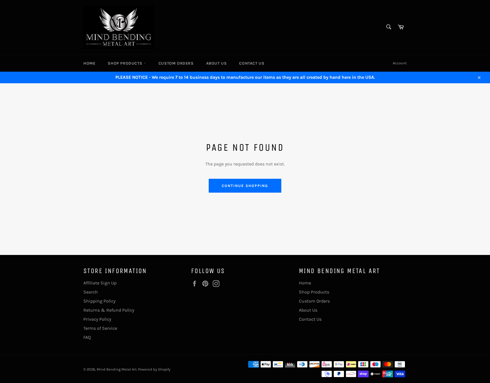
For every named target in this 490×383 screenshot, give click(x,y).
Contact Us (251, 63)
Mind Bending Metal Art (117, 369)
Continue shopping (245, 186)
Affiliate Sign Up (100, 283)
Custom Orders (176, 63)
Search (90, 292)
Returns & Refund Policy (108, 310)
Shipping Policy (99, 301)
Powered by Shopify (154, 369)
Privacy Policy (97, 319)
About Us (216, 63)
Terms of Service (100, 328)
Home (89, 63)
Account (400, 63)
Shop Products (125, 63)
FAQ (87, 337)
